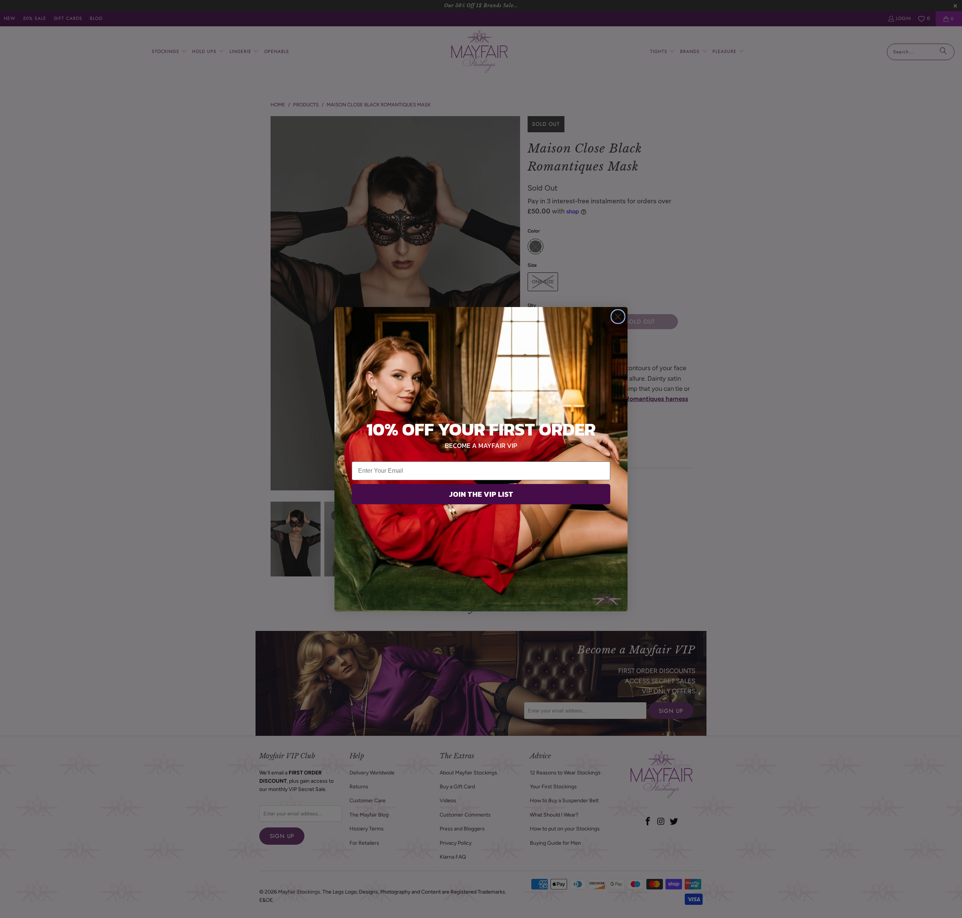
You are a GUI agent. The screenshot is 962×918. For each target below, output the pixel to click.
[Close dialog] (618, 316)
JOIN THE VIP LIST (481, 494)
